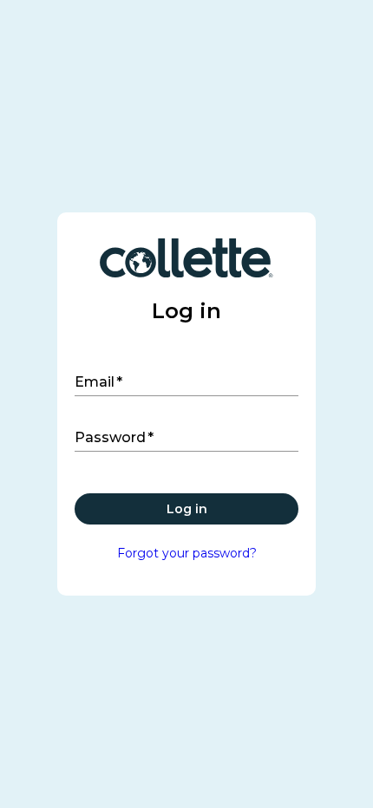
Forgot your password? (187, 553)
